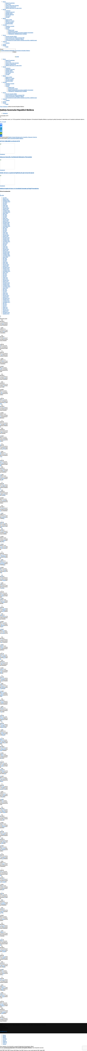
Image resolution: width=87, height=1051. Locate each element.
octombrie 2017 (6, 301)
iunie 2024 (5, 203)
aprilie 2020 (5, 262)
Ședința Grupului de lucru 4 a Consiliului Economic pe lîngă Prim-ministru (19, 188)
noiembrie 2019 (6, 268)
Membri (4, 18)
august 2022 (5, 227)
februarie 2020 (6, 264)
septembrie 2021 (6, 241)
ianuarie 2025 (5, 199)
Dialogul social (11, 30)
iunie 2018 (5, 290)
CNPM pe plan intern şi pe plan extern (13, 8)
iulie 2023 (5, 214)
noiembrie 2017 (6, 299)
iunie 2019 (5, 275)
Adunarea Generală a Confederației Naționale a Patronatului (16, 157)
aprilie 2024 (5, 205)
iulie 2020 (5, 258)
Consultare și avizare (9, 26)
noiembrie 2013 (6, 313)
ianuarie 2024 (5, 209)
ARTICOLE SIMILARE (4, 141)
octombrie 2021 (6, 240)
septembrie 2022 (6, 226)
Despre (4, 1)
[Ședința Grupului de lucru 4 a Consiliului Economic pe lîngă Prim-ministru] (7, 184)
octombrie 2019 (6, 270)
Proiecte (7, 28)
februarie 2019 (6, 280)
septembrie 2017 (6, 302)
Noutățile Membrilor (9, 14)
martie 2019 (5, 279)
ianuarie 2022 (5, 236)
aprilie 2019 (5, 277)
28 (4, 449)
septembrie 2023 (6, 212)
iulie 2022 (5, 228)
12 (3, 400)
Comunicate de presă (9, 12)
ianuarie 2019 (5, 281)
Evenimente (7, 10)
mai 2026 (2, 195)
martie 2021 (5, 248)
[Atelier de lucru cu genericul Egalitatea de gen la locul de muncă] (7, 169)
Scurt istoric (8, 4)
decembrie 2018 (6, 283)
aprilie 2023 (5, 218)
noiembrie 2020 (6, 253)
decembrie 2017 (6, 298)
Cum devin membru (9, 22)
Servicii (4, 35)
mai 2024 (5, 204)
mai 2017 (5, 306)
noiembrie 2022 (6, 223)
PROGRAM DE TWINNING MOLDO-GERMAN (17, 34)
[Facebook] (43, 125)
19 (0, 494)
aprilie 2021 (5, 246)
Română (4, 45)
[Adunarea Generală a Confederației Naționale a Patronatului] (7, 153)
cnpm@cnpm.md (3, 1031)
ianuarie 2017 (5, 311)
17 (0, 424)
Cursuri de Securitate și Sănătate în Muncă (14, 39)
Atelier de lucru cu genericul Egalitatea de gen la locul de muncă (17, 173)
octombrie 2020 (6, 254)
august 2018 (5, 288)
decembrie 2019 (6, 267)
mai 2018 (5, 292)
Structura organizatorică (10, 7)
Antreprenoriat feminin (13, 31)
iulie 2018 (5, 289)
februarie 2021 (6, 249)
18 (1, 354)
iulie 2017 (5, 303)
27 (4, 402)
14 (3, 338)
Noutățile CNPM (8, 13)
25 (3, 440)
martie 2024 (5, 206)
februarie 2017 (6, 310)
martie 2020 (5, 263)
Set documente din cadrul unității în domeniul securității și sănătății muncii (21, 40)
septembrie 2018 (6, 286)
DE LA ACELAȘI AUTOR (14, 141)
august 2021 (5, 243)
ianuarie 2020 (5, 266)
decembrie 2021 (6, 237)
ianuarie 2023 (5, 221)
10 (1, 367)
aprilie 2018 (5, 293)
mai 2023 (5, 217)
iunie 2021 (5, 244)
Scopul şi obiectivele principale (12, 5)
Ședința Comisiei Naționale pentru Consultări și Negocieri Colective (22, 137)
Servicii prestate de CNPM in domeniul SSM (14, 37)
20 (2, 324)
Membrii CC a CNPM (9, 21)
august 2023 (5, 213)
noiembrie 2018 (6, 284)
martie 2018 (5, 294)
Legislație (7, 43)
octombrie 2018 (6, 285)
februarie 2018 (6, 295)
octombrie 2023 (6, 210)
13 (0, 454)
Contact (4, 44)
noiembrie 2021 (6, 239)
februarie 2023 (6, 219)
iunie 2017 (5, 304)
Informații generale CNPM (11, 36)
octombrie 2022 (6, 225)
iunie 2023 (5, 216)
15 (2, 361)
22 (4, 378)
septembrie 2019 (6, 271)
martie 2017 (5, 308)
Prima (1, 106)
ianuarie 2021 (5, 250)
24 (3, 478)
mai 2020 (5, 261)
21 (0, 416)
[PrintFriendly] (43, 133)
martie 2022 (5, 234)
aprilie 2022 (5, 232)
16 (1, 392)
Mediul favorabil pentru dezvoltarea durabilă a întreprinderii (20, 32)
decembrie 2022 (6, 222)
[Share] (43, 135)
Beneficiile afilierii (9, 23)
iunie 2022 (5, 230)
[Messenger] (43, 131)
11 (1, 554)
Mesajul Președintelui (10, 3)
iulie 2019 (5, 274)
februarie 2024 (6, 208)
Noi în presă (7, 16)
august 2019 (5, 272)
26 (2, 449)
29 (0, 441)
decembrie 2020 (6, 252)
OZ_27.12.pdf (3, 121)
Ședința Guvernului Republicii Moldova (15, 138)
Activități (7, 17)
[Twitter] (43, 127)
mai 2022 (5, 231)
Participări (7, 27)
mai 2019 (5, 276)
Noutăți (4, 9)
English (6, 46)
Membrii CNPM (8, 19)
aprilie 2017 (5, 307)
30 (0, 403)
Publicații (5, 41)
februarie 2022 (6, 235)
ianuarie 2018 (5, 297)
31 (1, 403)
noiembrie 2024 (6, 200)
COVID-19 (5, 1042)
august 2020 (5, 257)
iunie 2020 (5, 259)
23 (3, 331)
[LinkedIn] (43, 129)
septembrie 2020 (6, 255)
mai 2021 (5, 245)
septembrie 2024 (6, 201)
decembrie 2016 (6, 312)
